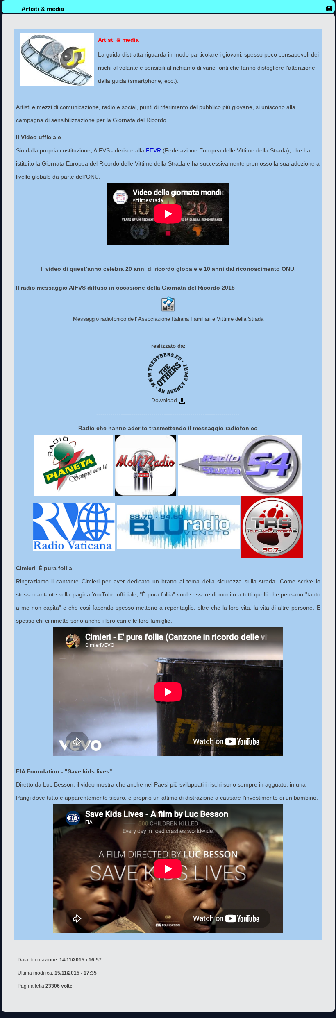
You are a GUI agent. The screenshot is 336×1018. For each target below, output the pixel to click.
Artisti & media (42, 8)
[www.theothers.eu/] (168, 373)
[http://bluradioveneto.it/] (178, 526)
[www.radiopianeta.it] (73, 465)
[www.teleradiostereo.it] (272, 526)
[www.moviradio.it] (145, 465)
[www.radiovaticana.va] (74, 526)
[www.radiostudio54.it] (240, 465)
